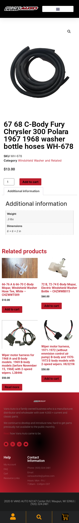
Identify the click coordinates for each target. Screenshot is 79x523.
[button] (57, 9)
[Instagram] (19, 444)
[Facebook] (6, 444)
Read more (12, 387)
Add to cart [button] (12, 309)
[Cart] (65, 517)
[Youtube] (26, 444)
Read (7, 433)
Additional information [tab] (24, 191)
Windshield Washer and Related (40, 160)
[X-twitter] (12, 444)
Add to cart (30, 182)
